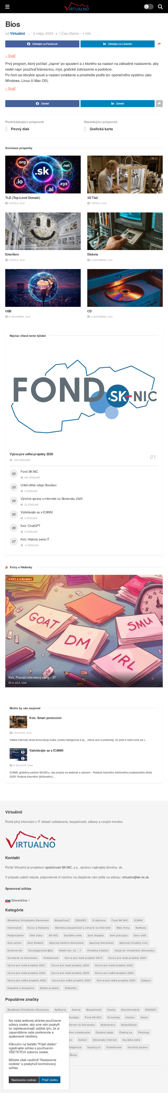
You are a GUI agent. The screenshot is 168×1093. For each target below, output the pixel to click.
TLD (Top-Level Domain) (22, 197)
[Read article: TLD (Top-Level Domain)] (43, 174)
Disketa (92, 254)
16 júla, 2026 (19, 682)
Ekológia (73, 1017)
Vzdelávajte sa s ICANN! (37, 512)
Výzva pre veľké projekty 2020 (114, 973)
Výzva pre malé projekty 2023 (114, 965)
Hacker (130, 1017)
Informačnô (14, 927)
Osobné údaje (104, 1032)
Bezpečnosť (62, 920)
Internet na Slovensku (81, 1024)
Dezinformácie (130, 1009)
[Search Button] (160, 6)
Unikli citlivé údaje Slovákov (39, 485)
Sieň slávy (36, 935)
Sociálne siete (73, 935)
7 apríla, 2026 (16, 203)
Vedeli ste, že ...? (70, 950)
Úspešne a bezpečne (20, 988)
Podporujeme (15, 935)
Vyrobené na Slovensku (22, 957)
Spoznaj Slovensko (101, 942)
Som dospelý (96, 935)
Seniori (82, 1039)
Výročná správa (138, 1047)
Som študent (35, 942)
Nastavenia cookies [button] (23, 1080)
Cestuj (111, 1009)
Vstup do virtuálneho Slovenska (134, 950)
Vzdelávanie (51, 957)
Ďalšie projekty (49, 988)
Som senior (14, 942)
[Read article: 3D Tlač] (125, 174)
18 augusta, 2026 (22, 765)
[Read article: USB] (43, 288)
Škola (73, 1055)
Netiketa (141, 927)
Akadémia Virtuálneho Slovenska (28, 920)
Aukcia (76, 1009)
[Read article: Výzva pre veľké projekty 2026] (84, 396)
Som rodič (140, 935)
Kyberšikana (129, 1024)
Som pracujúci (119, 935)
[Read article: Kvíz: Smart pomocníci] (18, 722)
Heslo (144, 1017)
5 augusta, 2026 (22, 732)
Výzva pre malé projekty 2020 (127, 957)
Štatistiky (71, 988)
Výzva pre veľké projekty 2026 (31, 454)
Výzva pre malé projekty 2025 (70, 973)
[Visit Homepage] (76, 6)
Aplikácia (60, 1009)
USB (8, 311)
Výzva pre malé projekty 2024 (26, 973)
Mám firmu (123, 927)
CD (89, 311)
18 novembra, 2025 (101, 260)
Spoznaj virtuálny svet (133, 942)
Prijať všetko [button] (50, 1080)
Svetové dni (14, 950)
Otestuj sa (125, 1032)
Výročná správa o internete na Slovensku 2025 (52, 498)
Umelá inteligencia (69, 1047)
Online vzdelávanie (78, 1032)
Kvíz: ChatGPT (30, 525)
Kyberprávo (108, 1024)
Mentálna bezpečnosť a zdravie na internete (83, 927)
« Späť (10, 55)
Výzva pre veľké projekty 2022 (26, 980)
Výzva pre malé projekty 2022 (70, 965)
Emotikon (12, 254)
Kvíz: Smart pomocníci (45, 718)
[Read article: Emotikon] (43, 231)
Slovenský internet (105, 1039)
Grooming (113, 1017)
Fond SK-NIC (29, 471)
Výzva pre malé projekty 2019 (83, 957)
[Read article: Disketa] (125, 231)
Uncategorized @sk (40, 950)
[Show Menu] (7, 6)
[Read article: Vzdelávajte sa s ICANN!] (18, 754)
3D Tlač (92, 197)
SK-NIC (53, 935)
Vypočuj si (93, 1047)
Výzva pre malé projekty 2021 (26, 965)
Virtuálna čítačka (97, 950)
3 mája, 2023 (43, 33)
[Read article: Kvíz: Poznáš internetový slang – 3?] (84, 631)
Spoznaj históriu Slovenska (66, 942)
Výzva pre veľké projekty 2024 (71, 980)
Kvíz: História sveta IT (35, 539)
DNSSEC (81, 920)
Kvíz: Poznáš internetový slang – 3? (32, 677)
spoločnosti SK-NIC (58, 867)
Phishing (143, 1032)
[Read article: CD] (125, 288)
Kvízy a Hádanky (20, 579)
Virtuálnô (17, 33)
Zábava (146, 980)
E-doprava (99, 920)
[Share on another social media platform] (159, 43)
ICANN (138, 920)
